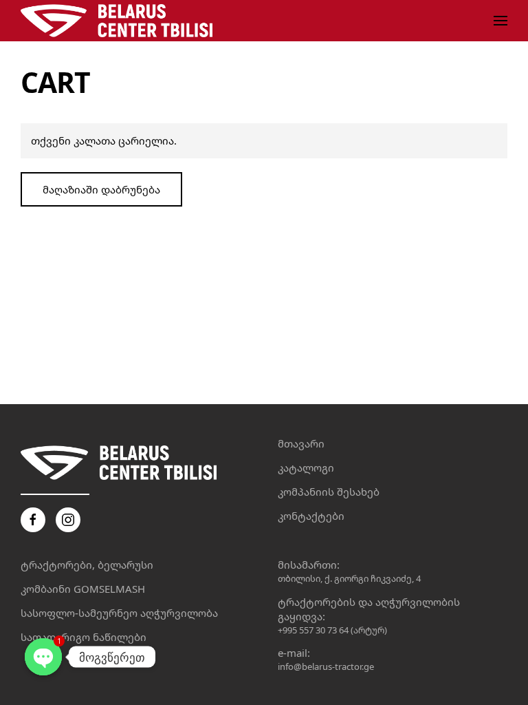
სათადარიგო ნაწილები (83, 637)
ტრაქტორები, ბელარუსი (87, 564)
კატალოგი (306, 467)
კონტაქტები (311, 516)
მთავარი (301, 443)
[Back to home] (119, 20)
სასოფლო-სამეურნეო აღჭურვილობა (119, 613)
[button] (500, 20)
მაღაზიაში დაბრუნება (101, 189)
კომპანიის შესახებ (329, 491)
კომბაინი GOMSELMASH (83, 589)
